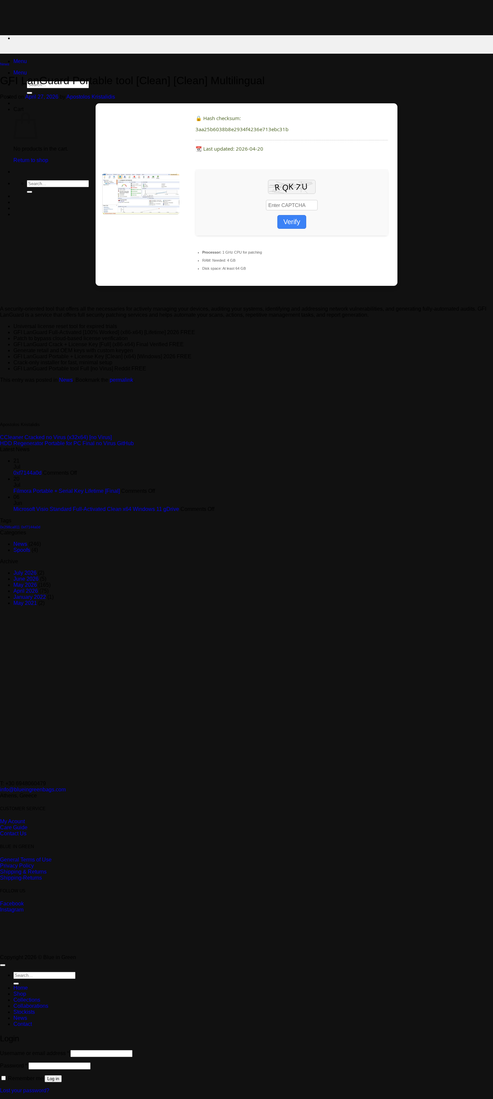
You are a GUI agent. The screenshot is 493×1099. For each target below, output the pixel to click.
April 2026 (25, 591)
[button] (20, 61)
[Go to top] (2, 965)
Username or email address (34, 1053)
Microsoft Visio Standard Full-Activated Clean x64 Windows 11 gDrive (96, 509)
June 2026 (26, 579)
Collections (26, 1000)
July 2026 (25, 573)
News (4, 64)
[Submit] (29, 93)
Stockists (24, 1012)
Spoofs (21, 550)
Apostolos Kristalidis (90, 97)
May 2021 (25, 603)
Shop (19, 994)
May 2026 (25, 585)
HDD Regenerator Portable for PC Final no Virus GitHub (67, 443)
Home (20, 988)
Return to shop (30, 160)
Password (13, 1065)
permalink (121, 380)
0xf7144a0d (27, 473)
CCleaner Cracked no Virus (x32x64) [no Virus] (56, 437)
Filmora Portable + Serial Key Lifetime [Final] (66, 491)
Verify (291, 221)
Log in (53, 1078)
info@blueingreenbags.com (33, 789)
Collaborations (30, 1006)
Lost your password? (24, 1090)
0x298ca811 (10, 527)
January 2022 (29, 597)
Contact (22, 1024)
